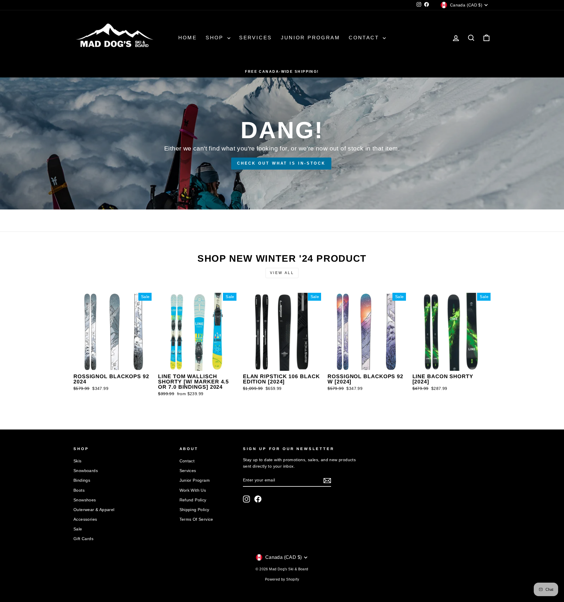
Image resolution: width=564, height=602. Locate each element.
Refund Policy (193, 500)
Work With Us (192, 490)
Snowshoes (84, 500)
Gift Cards (83, 539)
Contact (365, 37)
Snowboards (85, 471)
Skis (77, 461)
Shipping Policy (194, 510)
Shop (216, 37)
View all (282, 273)
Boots (79, 490)
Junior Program (310, 37)
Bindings (81, 480)
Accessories (85, 519)
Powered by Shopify (282, 579)
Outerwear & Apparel (94, 510)
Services (255, 37)
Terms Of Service (196, 519)
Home (187, 37)
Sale (77, 529)
